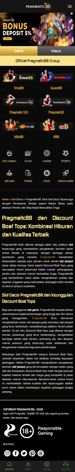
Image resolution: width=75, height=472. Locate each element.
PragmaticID (56, 112)
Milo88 (18, 137)
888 (56, 137)
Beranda (9, 469)
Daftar (18, 51)
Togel (47, 181)
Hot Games (9, 161)
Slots (28, 161)
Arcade (9, 181)
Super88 (56, 88)
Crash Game (66, 181)
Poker (28, 181)
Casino (46, 161)
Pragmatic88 (47, 257)
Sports (65, 161)
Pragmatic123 (19, 112)
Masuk (56, 51)
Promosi (47, 469)
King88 (19, 88)
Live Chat (65, 469)
